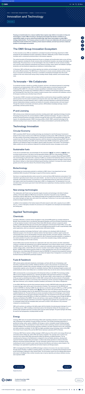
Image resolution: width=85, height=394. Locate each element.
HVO (65, 152)
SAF (52, 152)
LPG (40, 289)
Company (31, 12)
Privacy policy (18, 389)
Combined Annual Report (8, 1)
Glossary (24, 389)
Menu (81, 4)
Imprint (28, 389)
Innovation (11, 21)
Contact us (79, 380)
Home (8, 12)
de (70, 4)
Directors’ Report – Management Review (19, 12)
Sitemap (33, 389)
